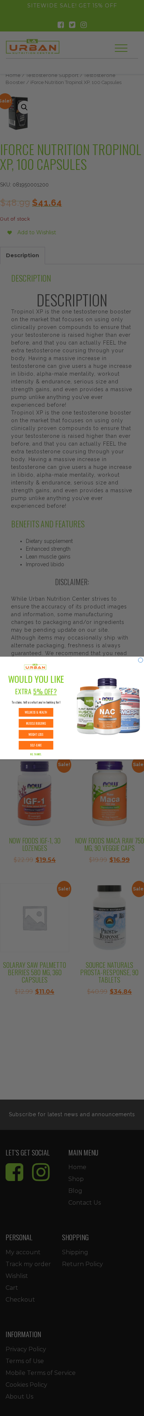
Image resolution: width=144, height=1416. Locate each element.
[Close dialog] (140, 660)
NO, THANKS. (35, 754)
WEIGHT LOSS (36, 734)
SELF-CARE (35, 745)
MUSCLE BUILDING (36, 723)
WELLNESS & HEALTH (36, 712)
